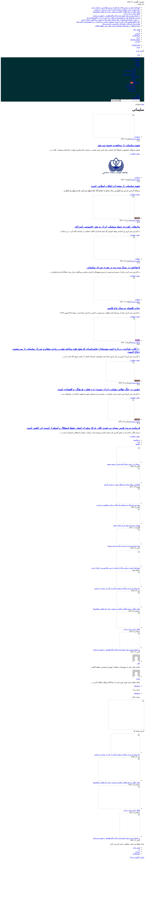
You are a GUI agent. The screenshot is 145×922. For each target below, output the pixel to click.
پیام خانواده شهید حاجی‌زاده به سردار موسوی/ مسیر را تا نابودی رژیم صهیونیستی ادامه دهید (108, 22)
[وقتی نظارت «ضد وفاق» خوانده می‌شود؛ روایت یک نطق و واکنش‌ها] (128, 607)
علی (138, 663)
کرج (134, 68)
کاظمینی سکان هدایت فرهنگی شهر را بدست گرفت (122, 485)
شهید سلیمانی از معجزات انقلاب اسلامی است (115, 186)
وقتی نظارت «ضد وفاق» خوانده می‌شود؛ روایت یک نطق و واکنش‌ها (116, 12)
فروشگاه (135, 83)
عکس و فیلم (135, 76)
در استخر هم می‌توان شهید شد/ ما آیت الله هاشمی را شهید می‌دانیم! (116, 16)
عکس (134, 78)
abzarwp (137, 686)
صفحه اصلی (135, 58)
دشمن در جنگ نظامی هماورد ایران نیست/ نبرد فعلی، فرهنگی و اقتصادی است (99, 389)
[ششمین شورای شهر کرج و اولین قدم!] (128, 523)
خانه (142, 104)
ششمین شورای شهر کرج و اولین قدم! (126, 525)
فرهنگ (137, 64)
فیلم (134, 80)
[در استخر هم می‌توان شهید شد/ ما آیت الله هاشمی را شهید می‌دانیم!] (130, 648)
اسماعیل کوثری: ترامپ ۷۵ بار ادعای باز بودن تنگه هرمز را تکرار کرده (116, 8)
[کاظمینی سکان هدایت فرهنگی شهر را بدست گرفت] (128, 482)
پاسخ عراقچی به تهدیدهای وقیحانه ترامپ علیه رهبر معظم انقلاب (117, 26)
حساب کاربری (131, 87)
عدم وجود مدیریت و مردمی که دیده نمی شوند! (123, 546)
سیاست (137, 60)
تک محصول (132, 89)
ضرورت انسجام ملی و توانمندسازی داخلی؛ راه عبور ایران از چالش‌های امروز (113, 18)
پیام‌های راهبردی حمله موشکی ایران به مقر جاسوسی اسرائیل (107, 226)
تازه (138, 442)
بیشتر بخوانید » (135, 154)
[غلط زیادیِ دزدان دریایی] (128, 627)
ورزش (137, 62)
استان (138, 66)
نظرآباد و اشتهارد (130, 70)
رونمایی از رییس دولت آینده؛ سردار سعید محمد (123, 464)
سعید (138, 679)
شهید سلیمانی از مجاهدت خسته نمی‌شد (119, 145)
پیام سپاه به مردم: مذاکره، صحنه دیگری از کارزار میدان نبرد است (117, 10)
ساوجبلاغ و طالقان (129, 74)
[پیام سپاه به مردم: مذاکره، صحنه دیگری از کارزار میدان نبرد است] (128, 586)
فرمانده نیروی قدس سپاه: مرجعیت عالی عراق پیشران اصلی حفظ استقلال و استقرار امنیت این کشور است (83, 428)
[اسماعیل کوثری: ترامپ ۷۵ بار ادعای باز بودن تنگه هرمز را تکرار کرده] (128, 566)
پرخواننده (137, 440)
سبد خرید (132, 91)
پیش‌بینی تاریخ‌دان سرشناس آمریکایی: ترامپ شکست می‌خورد (118, 505)
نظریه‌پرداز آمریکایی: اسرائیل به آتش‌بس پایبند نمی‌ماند (121, 24)
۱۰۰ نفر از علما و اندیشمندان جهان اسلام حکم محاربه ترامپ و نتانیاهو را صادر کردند (110, 20)
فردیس (133, 72)
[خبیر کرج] (140, 51)
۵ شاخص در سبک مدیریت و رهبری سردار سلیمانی (113, 267)
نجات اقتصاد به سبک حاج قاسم (123, 308)
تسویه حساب (131, 85)
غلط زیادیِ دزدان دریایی (131, 14)
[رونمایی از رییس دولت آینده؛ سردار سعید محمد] (128, 462)
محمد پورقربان (135, 139)
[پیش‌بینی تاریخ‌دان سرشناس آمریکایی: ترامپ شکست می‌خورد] (128, 503)
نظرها (138, 444)
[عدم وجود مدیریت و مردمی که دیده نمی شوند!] (128, 544)
